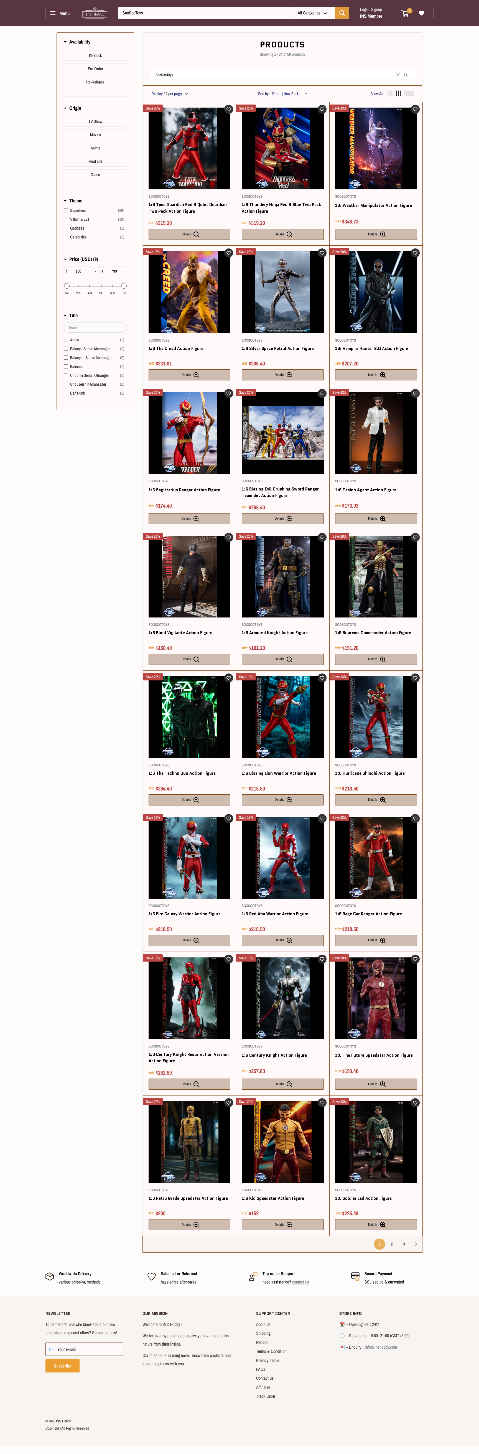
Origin (75, 108)
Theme (75, 200)
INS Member (371, 16)
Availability (79, 41)
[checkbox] (95, 55)
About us (263, 1324)
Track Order (265, 1396)
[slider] (67, 286)
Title (73, 315)
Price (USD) (83, 259)
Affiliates (263, 1387)
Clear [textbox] (398, 75)
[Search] (342, 13)
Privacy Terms (268, 1360)
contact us (300, 1282)
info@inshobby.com (381, 1347)
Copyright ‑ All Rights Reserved (67, 1428)
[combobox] (204, 13)
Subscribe (62, 1366)
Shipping (263, 1333)
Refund (261, 1342)
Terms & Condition (271, 1351)
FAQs (260, 1369)
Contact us (265, 1378)
